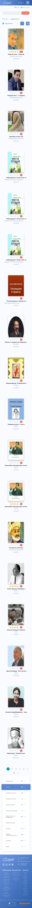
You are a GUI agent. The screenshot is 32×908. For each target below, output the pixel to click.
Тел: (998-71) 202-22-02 (25, 858)
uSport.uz (25, 880)
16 (14, 773)
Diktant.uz (25, 888)
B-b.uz (25, 884)
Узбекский (13, 60)
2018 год (12, 311)
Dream (12, 62)
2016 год (12, 681)
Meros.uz (25, 890)
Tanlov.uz (25, 892)
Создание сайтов (16, 874)
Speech (12, 473)
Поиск (26, 13)
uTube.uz (25, 878)
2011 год (12, 187)
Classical (12, 185)
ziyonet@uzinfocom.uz (25, 861)
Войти (17, 7)
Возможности (16, 872)
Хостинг (16, 876)
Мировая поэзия (15, 140)
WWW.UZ (25, 876)
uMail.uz (25, 872)
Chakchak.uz (25, 894)
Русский (20, 2)
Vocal (11, 678)
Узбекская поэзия (16, 58)
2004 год (13, 146)
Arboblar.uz (25, 882)
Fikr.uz (25, 874)
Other (12, 350)
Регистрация (26, 7)
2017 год (12, 434)
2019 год (12, 64)
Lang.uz (25, 886)
